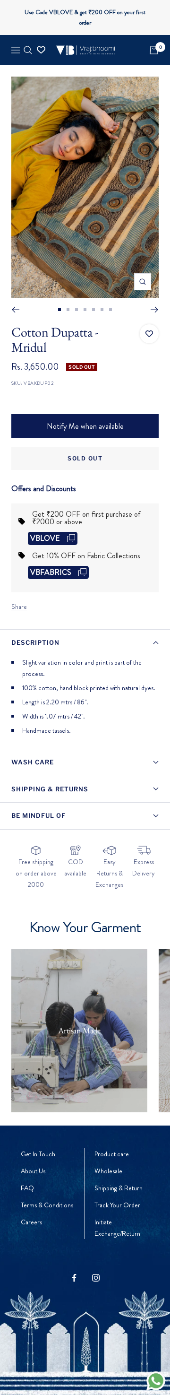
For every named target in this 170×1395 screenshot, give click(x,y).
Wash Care (32, 762)
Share (19, 606)
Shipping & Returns (49, 789)
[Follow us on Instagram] (95, 1278)
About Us (33, 1171)
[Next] (155, 309)
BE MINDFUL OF (38, 815)
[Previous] (15, 309)
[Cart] (154, 50)
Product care (111, 1154)
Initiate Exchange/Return (117, 1227)
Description (35, 642)
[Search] (28, 50)
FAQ (27, 1188)
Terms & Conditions (47, 1205)
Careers (31, 1222)
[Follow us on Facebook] (74, 1278)
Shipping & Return (118, 1188)
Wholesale (108, 1171)
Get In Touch (38, 1154)
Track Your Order (117, 1205)
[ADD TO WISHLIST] (149, 333)
